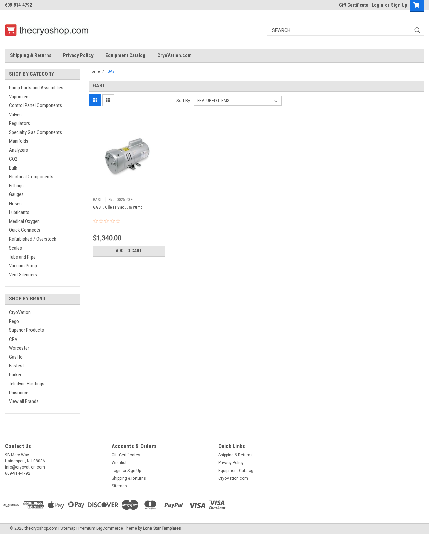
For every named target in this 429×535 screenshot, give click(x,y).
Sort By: (183, 100)
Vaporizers (19, 97)
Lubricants (19, 212)
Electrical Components (31, 177)
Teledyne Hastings (26, 384)
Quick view (129, 189)
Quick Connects (24, 230)
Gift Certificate (353, 5)
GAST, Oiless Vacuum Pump (118, 207)
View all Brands (24, 401)
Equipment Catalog (125, 55)
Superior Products (26, 330)
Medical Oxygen (24, 221)
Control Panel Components (35, 105)
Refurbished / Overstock (32, 239)
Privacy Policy (78, 55)
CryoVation (20, 312)
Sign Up (399, 5)
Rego (14, 321)
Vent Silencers (23, 275)
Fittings (16, 186)
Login (377, 5)
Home (94, 71)
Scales (15, 248)
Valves (15, 115)
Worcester (19, 348)
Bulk (13, 168)
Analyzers (18, 150)
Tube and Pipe (22, 257)
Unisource (18, 393)
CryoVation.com (174, 55)
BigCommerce (109, 528)
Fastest (16, 366)
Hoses (15, 203)
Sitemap (119, 486)
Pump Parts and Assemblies (36, 88)
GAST (112, 71)
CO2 (13, 159)
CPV (13, 339)
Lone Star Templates (162, 528)
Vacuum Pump (23, 266)
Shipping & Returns (30, 55)
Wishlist (119, 462)
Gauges (16, 194)
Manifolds (18, 141)
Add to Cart (129, 250)
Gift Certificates (126, 455)
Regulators (19, 123)
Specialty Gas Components (35, 132)
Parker (15, 375)
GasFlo (16, 357)
